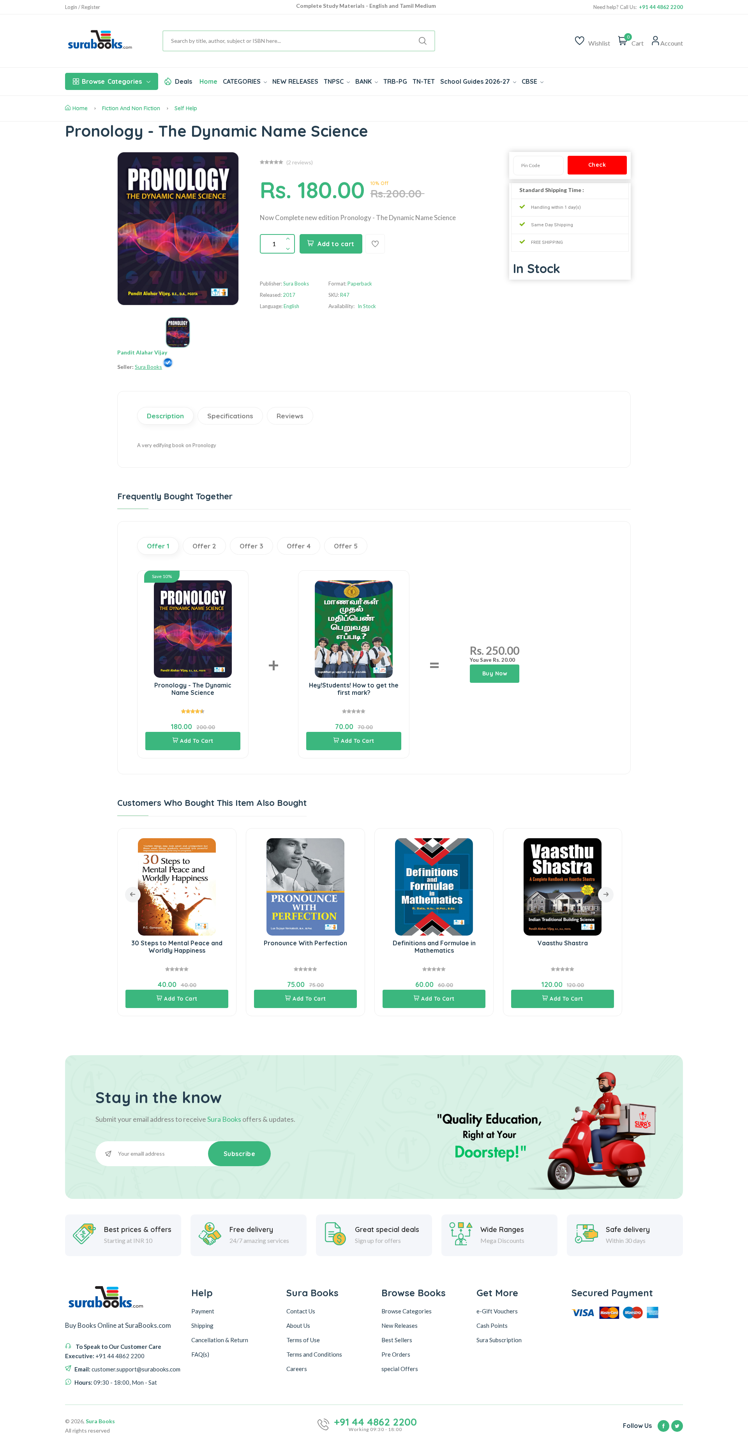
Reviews (290, 416)
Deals (183, 81)
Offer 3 (251, 546)
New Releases (399, 1325)
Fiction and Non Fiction (131, 108)
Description (165, 416)
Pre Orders (395, 1353)
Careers (296, 1368)
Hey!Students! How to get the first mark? (354, 688)
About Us (298, 1325)
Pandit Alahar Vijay (142, 352)
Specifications (230, 416)
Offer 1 (158, 546)
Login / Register (82, 7)
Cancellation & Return (219, 1339)
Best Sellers (396, 1339)
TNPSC (334, 81)
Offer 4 (298, 546)
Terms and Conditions (314, 1353)
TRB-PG (395, 81)
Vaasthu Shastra (563, 943)
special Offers (399, 1368)
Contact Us (300, 1310)
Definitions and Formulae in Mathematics (434, 946)
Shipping (202, 1325)
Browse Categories (406, 1310)
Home (208, 81)
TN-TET (424, 81)
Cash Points (492, 1325)
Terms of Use (303, 1339)
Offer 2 (204, 546)
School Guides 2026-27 (476, 81)
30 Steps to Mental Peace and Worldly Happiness (176, 946)
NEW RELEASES (295, 81)
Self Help (186, 108)
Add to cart (336, 244)
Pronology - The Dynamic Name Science (192, 688)
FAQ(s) (200, 1353)
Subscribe (240, 1154)
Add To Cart (196, 740)
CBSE (530, 81)
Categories (112, 81)
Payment (202, 1310)
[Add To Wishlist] (375, 244)
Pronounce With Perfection (305, 943)
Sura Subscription (499, 1339)
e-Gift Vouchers (497, 1310)
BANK (364, 81)
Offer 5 (346, 546)
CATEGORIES (242, 81)
